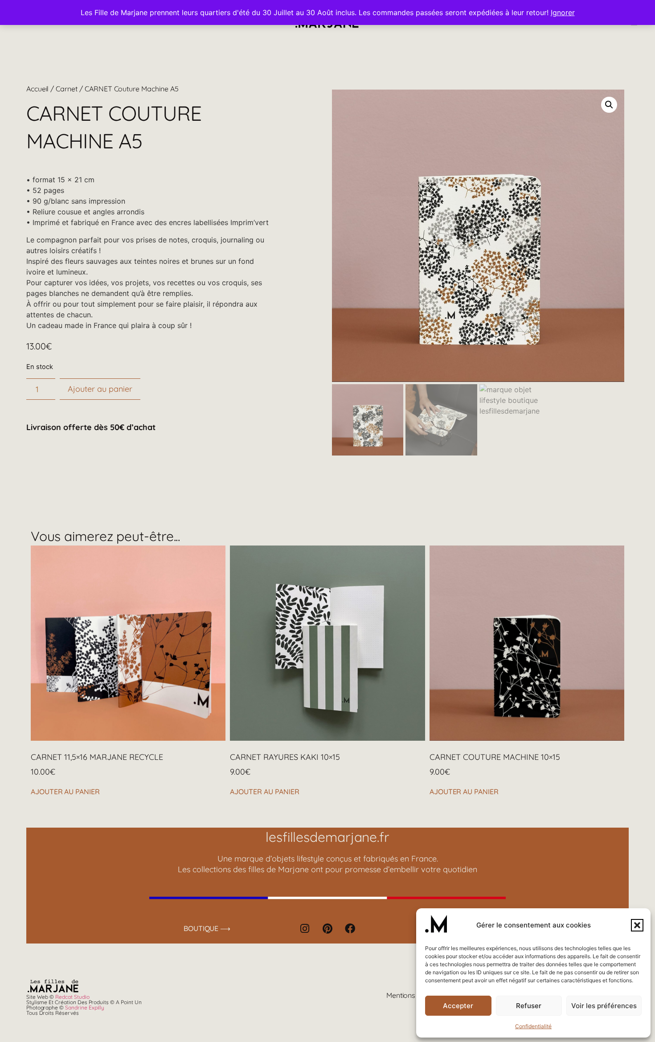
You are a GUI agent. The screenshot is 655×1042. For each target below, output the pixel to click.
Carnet (67, 88)
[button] (637, 925)
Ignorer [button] (563, 12)
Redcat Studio (72, 996)
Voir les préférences (604, 1005)
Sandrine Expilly (84, 1007)
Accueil (37, 88)
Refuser (528, 1005)
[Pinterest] (327, 928)
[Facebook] (350, 928)
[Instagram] (305, 928)
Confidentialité (533, 1026)
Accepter (458, 1005)
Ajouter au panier (100, 389)
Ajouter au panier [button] (65, 791)
